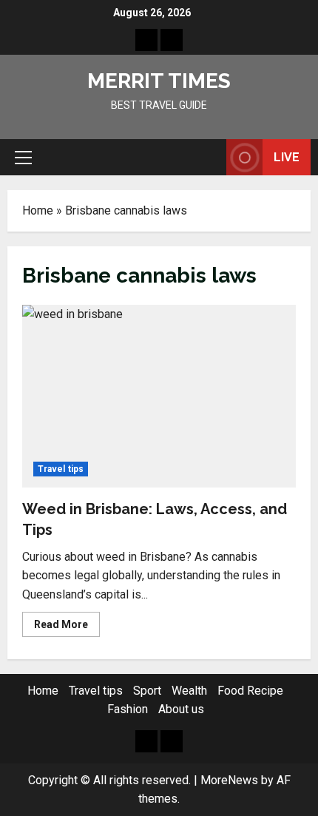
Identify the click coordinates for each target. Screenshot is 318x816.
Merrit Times (159, 81)
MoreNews (229, 780)
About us (181, 709)
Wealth (189, 691)
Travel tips (61, 469)
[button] (23, 157)
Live (287, 157)
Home (37, 210)
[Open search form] (207, 158)
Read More (67, 627)
